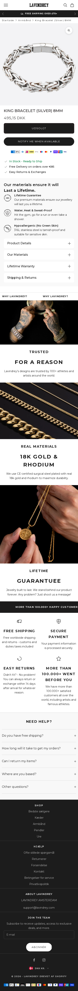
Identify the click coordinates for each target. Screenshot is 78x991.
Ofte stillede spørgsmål (39, 852)
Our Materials (17, 254)
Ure (39, 836)
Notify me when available (39, 141)
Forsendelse (39, 865)
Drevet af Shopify (53, 976)
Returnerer (39, 859)
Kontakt (39, 871)
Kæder (39, 817)
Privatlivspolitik (39, 884)
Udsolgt (39, 128)
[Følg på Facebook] (34, 960)
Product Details (19, 243)
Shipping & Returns (22, 277)
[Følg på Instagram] (44, 960)
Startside (8, 20)
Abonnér (39, 947)
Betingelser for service (39, 878)
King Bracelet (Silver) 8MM (53, 20)
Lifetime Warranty (21, 266)
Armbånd (24, 20)
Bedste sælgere (39, 811)
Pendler (39, 830)
